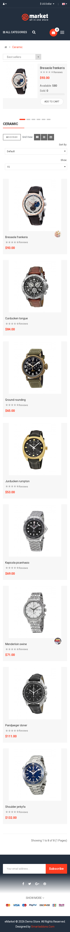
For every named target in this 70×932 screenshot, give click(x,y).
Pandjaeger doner (16, 725)
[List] (44, 137)
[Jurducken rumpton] (35, 449)
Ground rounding (15, 399)
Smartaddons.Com (42, 926)
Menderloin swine (16, 644)
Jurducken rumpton (17, 481)
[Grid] (37, 137)
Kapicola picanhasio (17, 562)
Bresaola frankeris (52, 68)
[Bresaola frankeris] (20, 81)
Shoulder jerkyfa (15, 806)
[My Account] (6, 4)
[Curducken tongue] (35, 286)
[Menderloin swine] (35, 612)
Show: (64, 160)
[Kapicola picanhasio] (35, 530)
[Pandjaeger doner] (35, 693)
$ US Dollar (46, 4)
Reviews (58, 72)
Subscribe (56, 869)
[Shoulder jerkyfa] (35, 774)
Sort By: (63, 144)
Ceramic (17, 47)
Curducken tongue (16, 318)
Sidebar (13, 137)
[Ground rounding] (35, 367)
